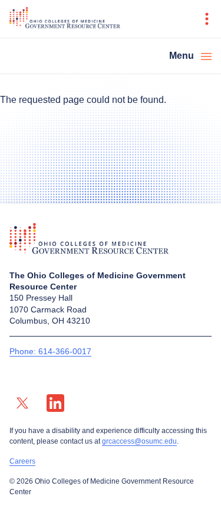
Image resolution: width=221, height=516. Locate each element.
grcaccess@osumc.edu (139, 441)
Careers (22, 461)
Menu (181, 56)
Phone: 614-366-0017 (50, 351)
